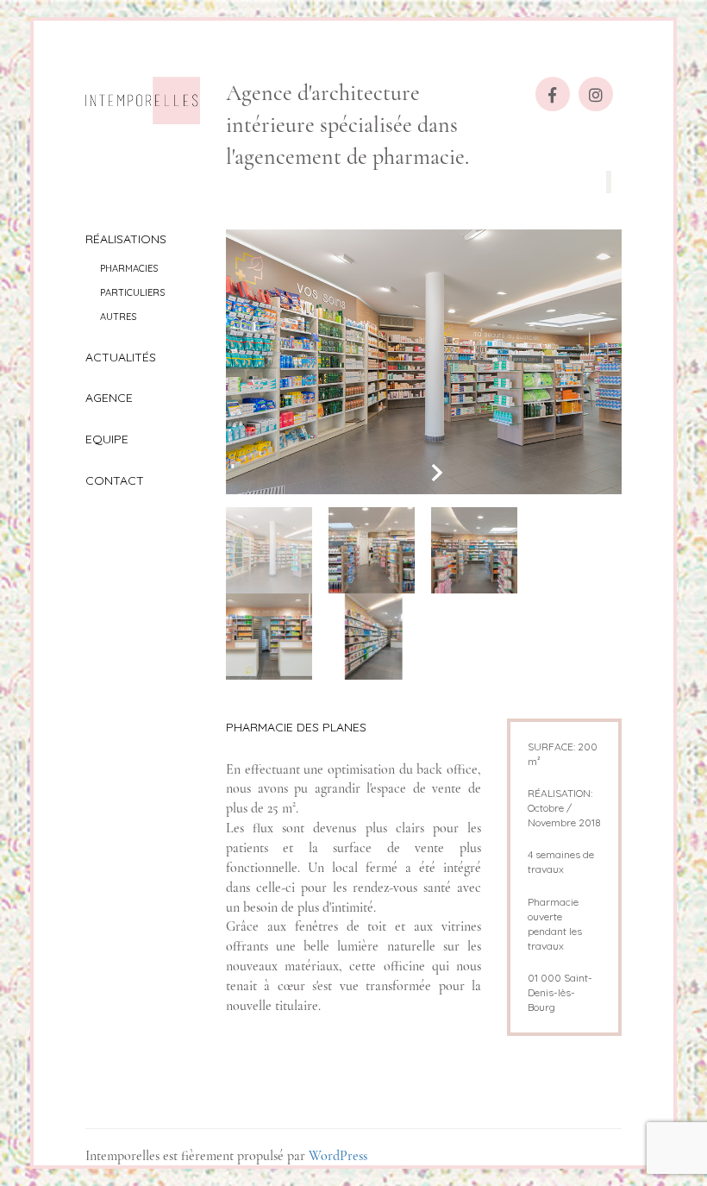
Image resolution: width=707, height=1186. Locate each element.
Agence (109, 397)
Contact (114, 480)
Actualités (120, 357)
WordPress (338, 1155)
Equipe (106, 439)
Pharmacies (129, 268)
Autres (118, 317)
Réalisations (125, 239)
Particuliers (132, 292)
